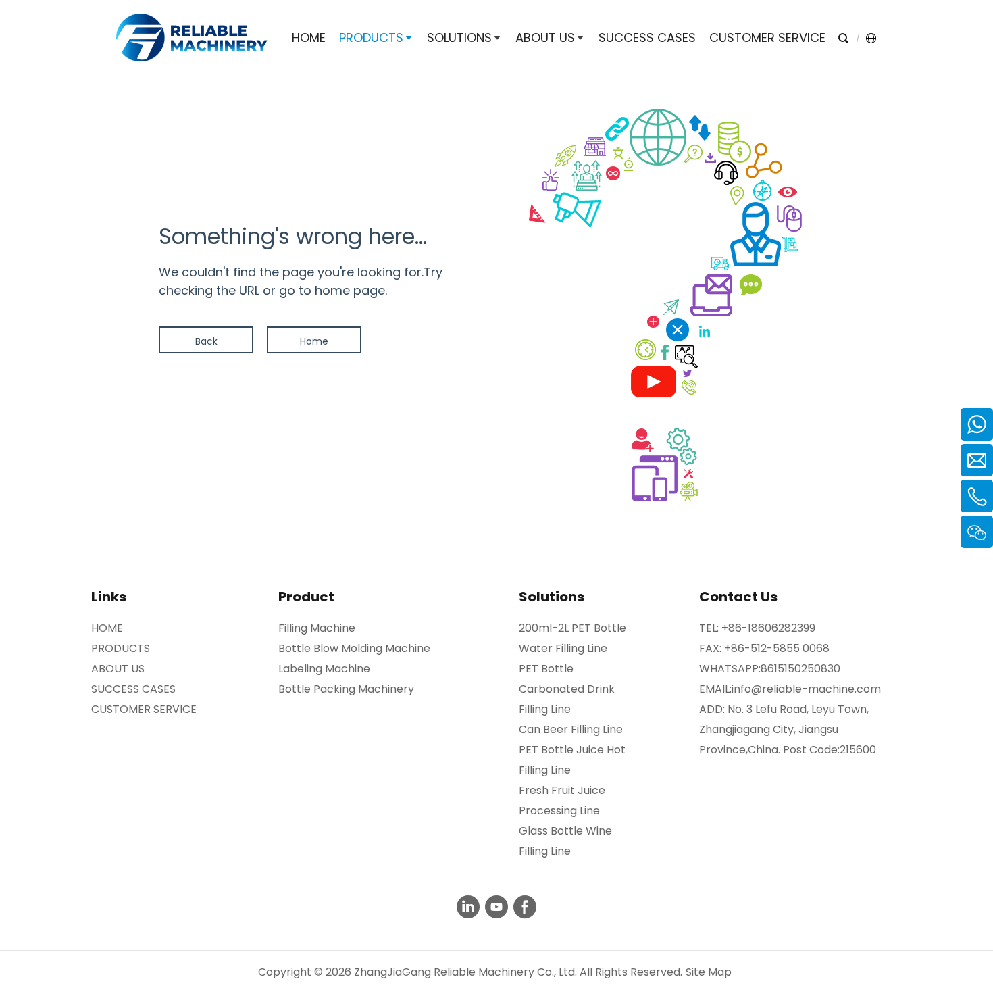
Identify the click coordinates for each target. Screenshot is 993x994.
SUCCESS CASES (133, 689)
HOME (107, 628)
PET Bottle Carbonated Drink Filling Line (567, 689)
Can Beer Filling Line (571, 729)
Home (314, 341)
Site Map (709, 972)
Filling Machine (316, 628)
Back (206, 341)
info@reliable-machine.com (806, 689)
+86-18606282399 (768, 628)
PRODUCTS (120, 648)
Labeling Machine (324, 668)
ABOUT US (118, 668)
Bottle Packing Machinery (346, 689)
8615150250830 (800, 668)
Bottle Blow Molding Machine (354, 648)
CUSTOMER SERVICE (144, 709)
